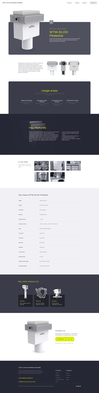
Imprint (48, 386)
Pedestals (57, 375)
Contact (67, 373)
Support (67, 377)
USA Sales (68, 375)
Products (58, 370)
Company (69, 370)
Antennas (57, 373)
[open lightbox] (41, 166)
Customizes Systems (60, 379)
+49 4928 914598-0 (25, 378)
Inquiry (57, 381)
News (67, 379)
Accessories (58, 377)
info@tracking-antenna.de (26, 381)
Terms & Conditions (36, 386)
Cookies (51, 386)
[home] (12, 2)
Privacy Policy (43, 386)
